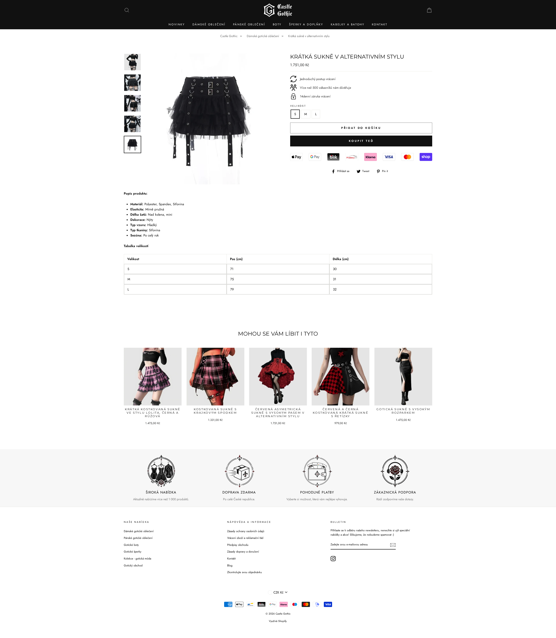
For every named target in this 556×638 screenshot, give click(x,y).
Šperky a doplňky (306, 24)
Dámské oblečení (208, 24)
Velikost (298, 106)
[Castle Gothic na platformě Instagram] (333, 558)
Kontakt (379, 24)
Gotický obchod (133, 565)
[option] (210, 118)
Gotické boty (131, 545)
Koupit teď (361, 141)
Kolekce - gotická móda (137, 558)
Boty (277, 24)
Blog (229, 565)
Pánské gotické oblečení (138, 538)
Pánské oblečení (249, 24)
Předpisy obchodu (237, 545)
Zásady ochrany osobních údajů (245, 531)
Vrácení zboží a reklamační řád (245, 538)
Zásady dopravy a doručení (243, 551)
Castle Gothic (229, 36)
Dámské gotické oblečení (263, 36)
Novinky (177, 24)
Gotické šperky (132, 551)
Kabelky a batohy (347, 24)
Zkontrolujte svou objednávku (244, 572)
